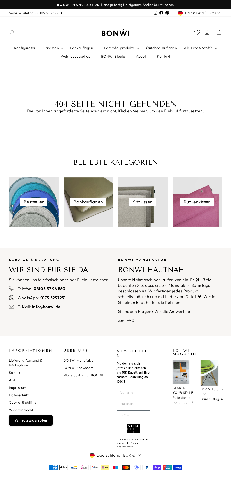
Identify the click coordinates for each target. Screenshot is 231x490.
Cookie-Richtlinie (22, 402)
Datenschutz (19, 395)
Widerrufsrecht (21, 410)
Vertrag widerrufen (30, 420)
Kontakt (163, 56)
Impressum (17, 387)
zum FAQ (126, 320)
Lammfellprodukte (120, 48)
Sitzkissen (51, 48)
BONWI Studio (113, 56)
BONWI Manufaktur (79, 360)
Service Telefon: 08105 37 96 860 (35, 13)
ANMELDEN (133, 428)
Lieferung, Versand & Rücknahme (25, 362)
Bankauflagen (82, 48)
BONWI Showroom (79, 368)
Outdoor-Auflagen (161, 48)
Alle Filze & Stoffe (199, 48)
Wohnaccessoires (76, 56)
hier (143, 111)
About (141, 56)
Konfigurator (25, 48)
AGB (12, 380)
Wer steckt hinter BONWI (83, 375)
